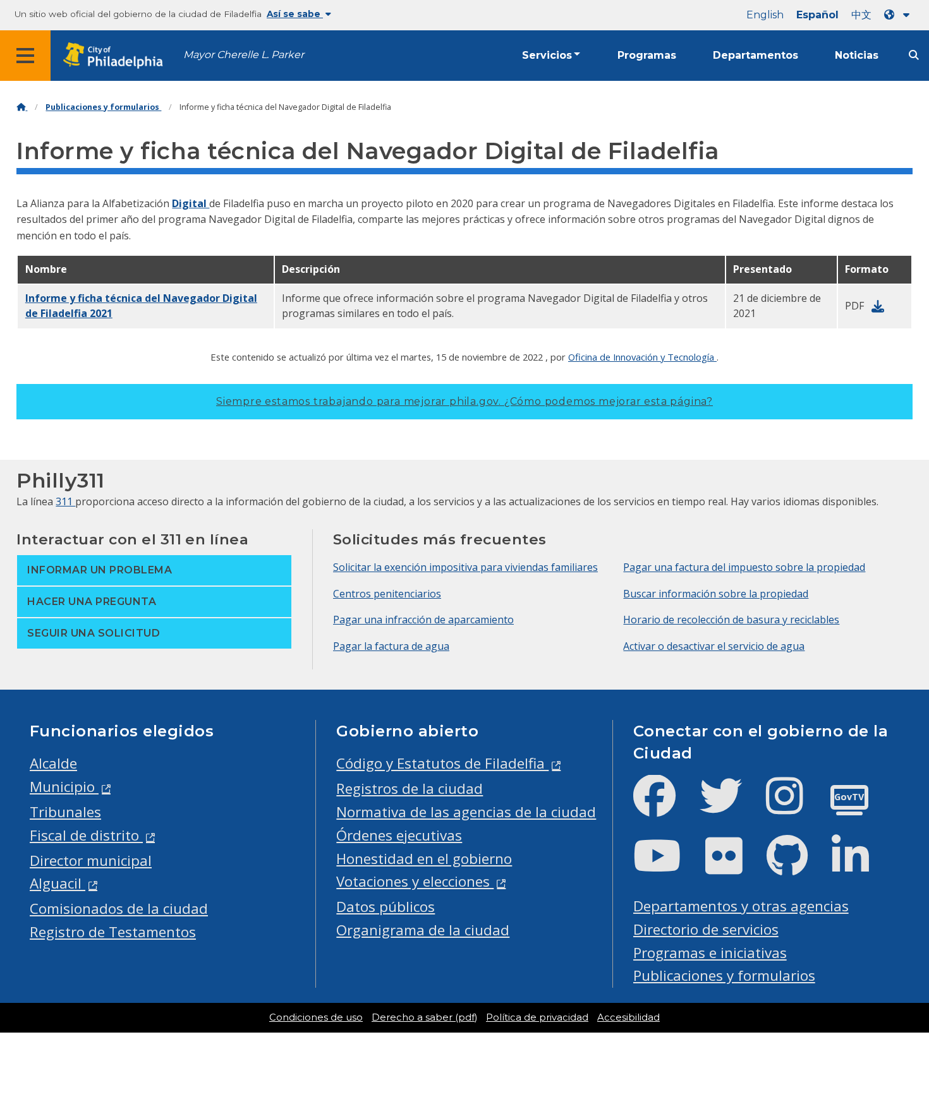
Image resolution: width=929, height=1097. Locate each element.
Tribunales (65, 812)
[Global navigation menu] (25, 55)
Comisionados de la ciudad (119, 908)
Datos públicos (385, 906)
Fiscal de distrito (86, 835)
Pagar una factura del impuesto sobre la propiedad (744, 567)
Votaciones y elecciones (415, 881)
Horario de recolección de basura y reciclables (731, 619)
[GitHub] (797, 866)
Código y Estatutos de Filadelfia (442, 763)
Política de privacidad (537, 1017)
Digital (190, 203)
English (765, 15)
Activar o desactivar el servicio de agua (714, 646)
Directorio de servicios (706, 929)
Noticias (856, 55)
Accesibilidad (628, 1017)
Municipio (64, 786)
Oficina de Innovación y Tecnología (642, 357)
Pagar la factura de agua (391, 646)
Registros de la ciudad (409, 788)
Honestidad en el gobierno (424, 858)
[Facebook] (664, 806)
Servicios (547, 55)
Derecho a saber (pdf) (424, 1017)
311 (65, 501)
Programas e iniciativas (710, 952)
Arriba (893, 1034)
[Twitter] (731, 806)
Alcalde (53, 763)
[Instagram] (794, 806)
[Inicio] (21, 107)
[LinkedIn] (860, 866)
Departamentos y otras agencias (741, 906)
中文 (861, 15)
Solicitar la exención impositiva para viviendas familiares (465, 567)
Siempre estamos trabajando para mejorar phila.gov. (464, 401)
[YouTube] (667, 866)
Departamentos (755, 55)
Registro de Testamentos (113, 932)
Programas (646, 55)
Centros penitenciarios (387, 594)
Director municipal (91, 860)
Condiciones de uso (316, 1017)
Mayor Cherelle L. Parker (243, 55)
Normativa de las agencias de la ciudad (466, 812)
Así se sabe (295, 14)
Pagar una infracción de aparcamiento (423, 619)
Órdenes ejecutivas (399, 835)
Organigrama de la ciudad (422, 930)
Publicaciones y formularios (103, 107)
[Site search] (914, 55)
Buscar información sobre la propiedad (715, 594)
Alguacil (57, 883)
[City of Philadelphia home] (117, 55)
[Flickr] (734, 866)
